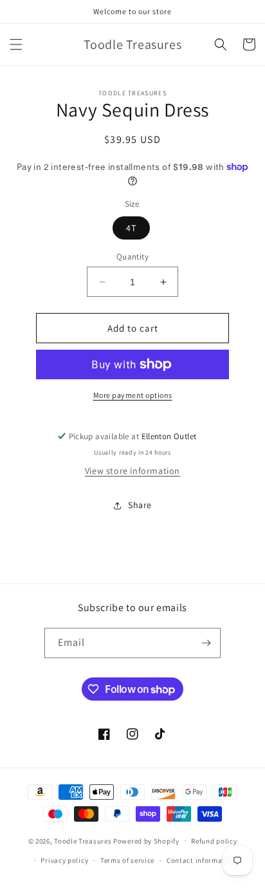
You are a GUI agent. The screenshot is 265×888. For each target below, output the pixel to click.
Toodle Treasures (82, 840)
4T (131, 228)
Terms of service (127, 860)
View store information (132, 471)
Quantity (132, 256)
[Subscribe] (206, 643)
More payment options (132, 395)
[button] (16, 44)
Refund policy (214, 840)
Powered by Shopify (146, 840)
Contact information (201, 860)
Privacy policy (64, 860)
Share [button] (140, 505)
